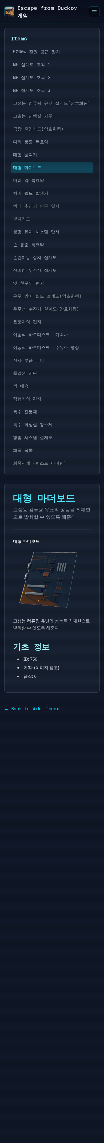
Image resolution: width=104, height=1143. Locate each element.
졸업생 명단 (25, 373)
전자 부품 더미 (28, 360)
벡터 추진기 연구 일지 (36, 206)
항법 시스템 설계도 (33, 437)
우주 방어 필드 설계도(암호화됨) (47, 296)
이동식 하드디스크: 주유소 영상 (46, 347)
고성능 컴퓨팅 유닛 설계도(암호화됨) (51, 103)
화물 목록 (23, 450)
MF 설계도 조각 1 (31, 64)
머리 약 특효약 (28, 180)
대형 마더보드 (27, 167)
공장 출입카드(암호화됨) (38, 129)
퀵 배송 (21, 386)
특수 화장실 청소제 (33, 424)
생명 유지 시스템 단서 (36, 232)
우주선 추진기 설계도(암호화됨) (46, 309)
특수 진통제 (25, 412)
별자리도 (21, 219)
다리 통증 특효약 (30, 142)
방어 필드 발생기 (30, 193)
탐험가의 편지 (27, 399)
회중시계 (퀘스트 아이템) (39, 463)
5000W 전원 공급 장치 (36, 52)
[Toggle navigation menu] (94, 11)
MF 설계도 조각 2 (31, 77)
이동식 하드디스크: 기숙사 (40, 334)
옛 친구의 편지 (28, 283)
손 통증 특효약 (28, 244)
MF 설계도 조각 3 (31, 90)
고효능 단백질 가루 (33, 116)
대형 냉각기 (25, 154)
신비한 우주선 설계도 (35, 270)
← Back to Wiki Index (31, 709)
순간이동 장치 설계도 (35, 257)
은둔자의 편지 (27, 322)
